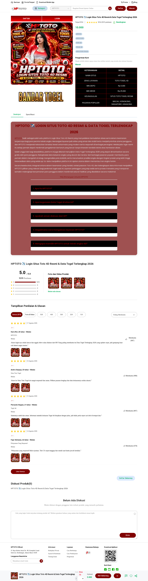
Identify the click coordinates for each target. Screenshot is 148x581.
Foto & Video (29, 314)
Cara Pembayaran (72, 553)
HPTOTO (18, 138)
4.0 (51, 314)
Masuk (132, 8)
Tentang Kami (52, 556)
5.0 (41, 314)
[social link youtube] (109, 569)
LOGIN (57, 19)
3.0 (61, 314)
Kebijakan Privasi (53, 550)
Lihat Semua (20, 471)
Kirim (128, 535)
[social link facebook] (113, 569)
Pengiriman (70, 556)
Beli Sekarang (103, 576)
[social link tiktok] (117, 569)
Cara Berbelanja (72, 550)
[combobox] (124, 314)
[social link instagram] (105, 569)
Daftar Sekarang (125, 478)
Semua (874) (16, 314)
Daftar (120, 8)
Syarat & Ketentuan (54, 553)
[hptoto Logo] (20, 8)
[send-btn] (41, 561)
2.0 (71, 314)
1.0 (81, 314)
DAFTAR (26, 19)
